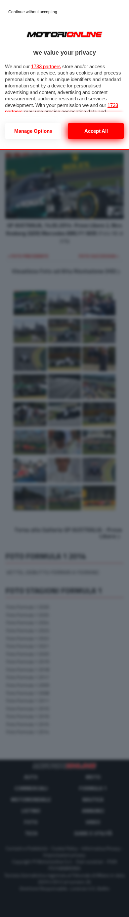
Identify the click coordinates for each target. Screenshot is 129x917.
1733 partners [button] (46, 66)
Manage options (33, 131)
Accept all (96, 131)
